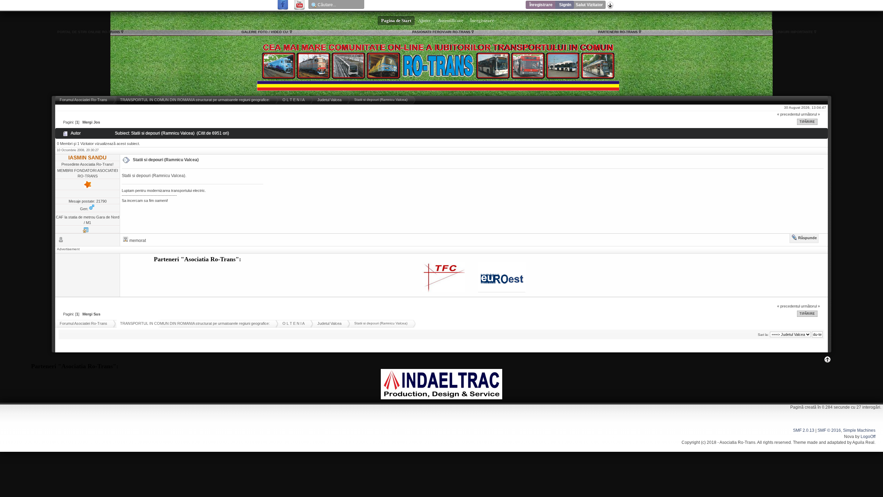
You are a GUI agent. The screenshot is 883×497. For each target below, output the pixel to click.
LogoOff (868, 436)
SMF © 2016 (829, 430)
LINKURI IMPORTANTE (794, 32)
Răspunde (807, 238)
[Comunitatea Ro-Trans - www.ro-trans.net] (85, 232)
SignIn (565, 4)
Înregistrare (541, 4)
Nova (849, 436)
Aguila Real (863, 442)
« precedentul (788, 114)
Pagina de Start (396, 20)
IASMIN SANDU (87, 157)
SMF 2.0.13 (803, 430)
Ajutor (424, 20)
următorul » (810, 114)
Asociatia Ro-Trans (737, 442)
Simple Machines (859, 430)
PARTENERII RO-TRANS (618, 32)
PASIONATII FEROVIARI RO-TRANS (441, 32)
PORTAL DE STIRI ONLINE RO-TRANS (88, 32)
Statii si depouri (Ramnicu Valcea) (166, 159)
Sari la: (763, 335)
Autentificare (450, 20)
